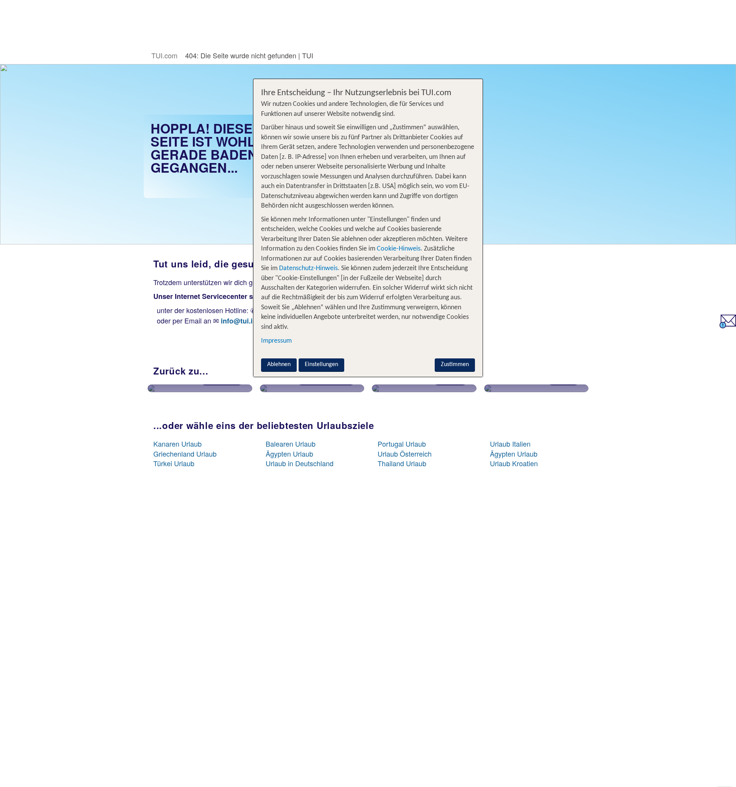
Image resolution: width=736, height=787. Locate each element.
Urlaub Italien (510, 444)
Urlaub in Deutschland (300, 463)
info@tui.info (242, 321)
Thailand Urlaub (402, 463)
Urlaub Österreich (405, 454)
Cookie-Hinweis (398, 249)
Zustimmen (455, 364)
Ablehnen (279, 364)
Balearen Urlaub (290, 444)
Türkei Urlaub (173, 463)
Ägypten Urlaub (289, 454)
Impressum (276, 341)
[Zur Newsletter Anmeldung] (728, 325)
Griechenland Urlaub (185, 454)
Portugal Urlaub (402, 444)
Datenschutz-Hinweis (308, 268)
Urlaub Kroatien (514, 463)
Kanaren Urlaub (177, 444)
